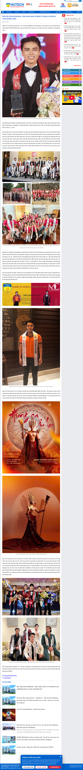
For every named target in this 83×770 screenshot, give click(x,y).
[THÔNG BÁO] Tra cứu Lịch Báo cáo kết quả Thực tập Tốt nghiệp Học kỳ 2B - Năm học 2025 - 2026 (72, 52)
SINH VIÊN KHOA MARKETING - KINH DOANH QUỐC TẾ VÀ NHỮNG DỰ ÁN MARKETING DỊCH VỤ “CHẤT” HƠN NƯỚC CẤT (38, 688)
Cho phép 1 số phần (42, 767)
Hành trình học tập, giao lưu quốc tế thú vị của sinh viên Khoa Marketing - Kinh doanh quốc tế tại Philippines (38, 726)
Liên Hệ (80, 765)
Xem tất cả (78, 65)
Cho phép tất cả (55, 767)
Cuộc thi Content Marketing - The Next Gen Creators (31, 709)
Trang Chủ (72, 765)
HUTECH (80, 766)
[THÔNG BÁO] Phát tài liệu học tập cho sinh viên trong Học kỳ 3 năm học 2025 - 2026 (72, 46)
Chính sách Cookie (51, 763)
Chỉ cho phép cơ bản (28, 767)
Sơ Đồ (76, 765)
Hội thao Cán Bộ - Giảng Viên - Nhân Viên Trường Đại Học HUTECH (35, 747)
